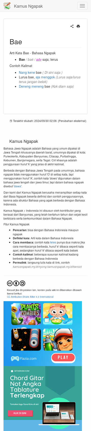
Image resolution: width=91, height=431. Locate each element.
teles (53, 242)
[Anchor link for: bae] (25, 41)
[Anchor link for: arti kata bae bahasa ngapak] (57, 52)
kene (31, 72)
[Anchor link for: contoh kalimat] (33, 65)
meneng (38, 86)
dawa (17, 186)
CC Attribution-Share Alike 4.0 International (30, 296)
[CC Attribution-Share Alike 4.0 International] (16, 283)
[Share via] (72, 25)
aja (38, 77)
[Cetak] (78, 25)
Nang (23, 72)
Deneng (25, 86)
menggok (48, 77)
